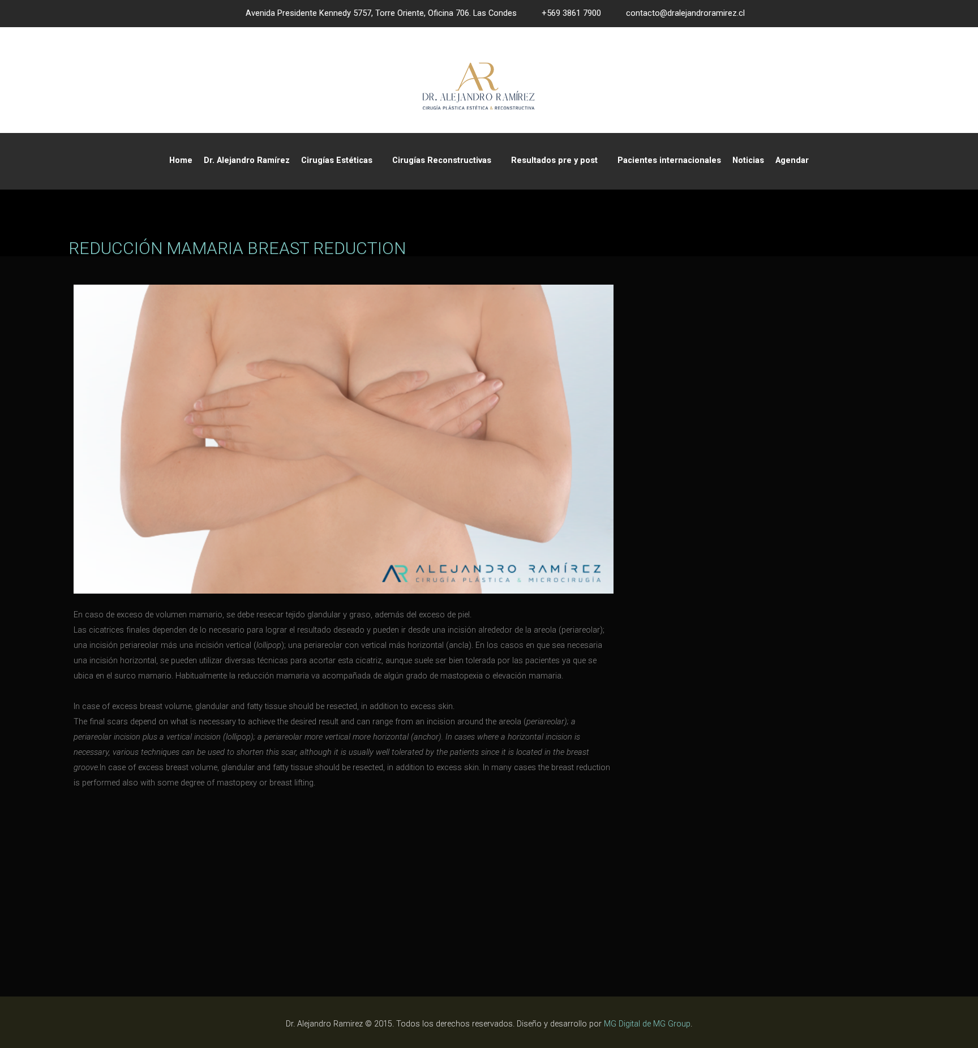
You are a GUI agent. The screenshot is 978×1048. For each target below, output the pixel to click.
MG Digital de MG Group (647, 1024)
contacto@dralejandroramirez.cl (685, 13)
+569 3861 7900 (571, 13)
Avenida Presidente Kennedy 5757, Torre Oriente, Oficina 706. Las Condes (381, 13)
